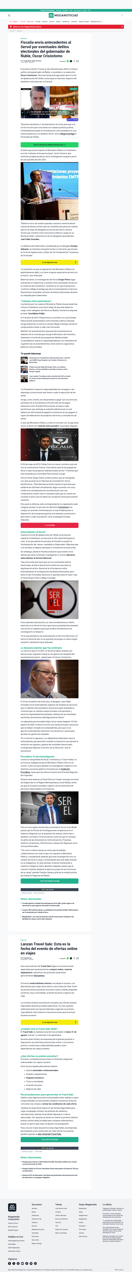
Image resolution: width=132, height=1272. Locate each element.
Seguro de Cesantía (61, 1229)
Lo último (15, 21)
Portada (37, 21)
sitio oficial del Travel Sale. (50, 1134)
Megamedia (82, 1208)
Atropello (59, 10)
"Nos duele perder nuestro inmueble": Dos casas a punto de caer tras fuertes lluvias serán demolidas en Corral (113, 1230)
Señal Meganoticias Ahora (16, 1241)
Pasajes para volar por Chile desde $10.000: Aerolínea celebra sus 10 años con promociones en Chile (49, 1163)
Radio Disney (83, 1236)
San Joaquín (77, 10)
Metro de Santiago (61, 1233)
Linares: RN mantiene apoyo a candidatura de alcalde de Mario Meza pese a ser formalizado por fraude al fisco (50, 911)
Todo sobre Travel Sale (49, 1139)
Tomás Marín (27, 61)
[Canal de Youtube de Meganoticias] (22, 1264)
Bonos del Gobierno (61, 1219)
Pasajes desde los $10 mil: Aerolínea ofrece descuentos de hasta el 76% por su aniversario (50, 1170)
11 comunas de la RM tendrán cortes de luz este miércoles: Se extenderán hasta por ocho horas (113, 1222)
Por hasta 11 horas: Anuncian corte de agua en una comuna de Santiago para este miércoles (113, 1215)
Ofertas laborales (60, 1215)
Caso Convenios (39, 893)
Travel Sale (38, 1151)
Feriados (58, 1212)
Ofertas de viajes (27, 1151)
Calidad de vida (36, 1219)
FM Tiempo (82, 1229)
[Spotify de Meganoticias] (31, 1264)
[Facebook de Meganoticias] (9, 1264)
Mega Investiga (84, 21)
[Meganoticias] (65, 15)
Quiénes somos (79, 1270)
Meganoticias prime (38, 1229)
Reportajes (35, 1233)
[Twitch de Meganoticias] (35, 1264)
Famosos (58, 1222)
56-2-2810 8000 (69, 1270)
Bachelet (65, 10)
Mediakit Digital (13, 1230)
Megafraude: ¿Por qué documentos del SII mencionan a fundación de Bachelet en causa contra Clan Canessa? (48, 918)
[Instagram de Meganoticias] (18, 1264)
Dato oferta (35, 1240)
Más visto (30, 21)
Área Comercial (13, 1227)
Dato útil (51, 21)
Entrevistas (35, 1236)
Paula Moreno (27, 958)
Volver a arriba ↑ (119, 1269)
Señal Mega (12, 1244)
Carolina (81, 1233)
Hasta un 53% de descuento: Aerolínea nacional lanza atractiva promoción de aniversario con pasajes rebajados (49, 1176)
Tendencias (66, 21)
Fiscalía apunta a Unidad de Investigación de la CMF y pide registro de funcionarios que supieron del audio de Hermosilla (48, 904)
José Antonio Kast (61, 1208)
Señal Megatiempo (14, 1248)
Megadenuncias (96, 21)
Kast (71, 10)
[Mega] (9, 1269)
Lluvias (84, 10)
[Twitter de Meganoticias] (13, 1264)
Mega (81, 1212)
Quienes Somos (13, 1223)
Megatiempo (83, 1219)
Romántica (82, 1226)
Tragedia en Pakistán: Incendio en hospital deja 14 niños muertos (113, 1209)
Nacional (44, 21)
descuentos (39, 976)
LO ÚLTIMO (51, 525)
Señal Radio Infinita (14, 1251)
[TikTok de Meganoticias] (26, 1264)
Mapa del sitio (88, 1270)
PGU (89, 10)
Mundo (58, 21)
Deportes (74, 21)
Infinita (81, 1222)
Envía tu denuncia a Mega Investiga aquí (48, 145)
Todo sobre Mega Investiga (49, 881)
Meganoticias (83, 1215)
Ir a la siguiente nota (49, 262)
